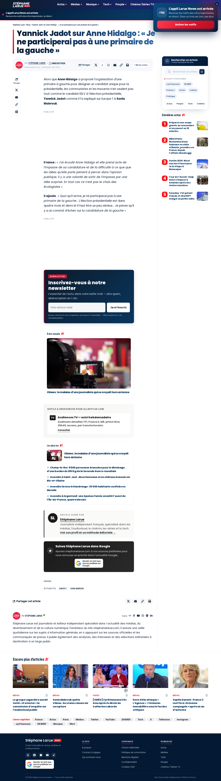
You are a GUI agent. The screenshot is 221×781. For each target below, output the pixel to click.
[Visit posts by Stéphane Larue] (19, 65)
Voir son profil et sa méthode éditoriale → (88, 532)
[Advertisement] (89, 135)
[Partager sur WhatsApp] (108, 65)
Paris (66, 719)
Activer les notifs (185, 24)
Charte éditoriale (130, 747)
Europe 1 (63, 589)
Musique (58, 724)
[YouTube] (138, 616)
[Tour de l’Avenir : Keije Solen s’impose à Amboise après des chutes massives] (202, 180)
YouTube (110, 719)
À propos (86, 747)
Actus (182, 90)
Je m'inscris (118, 307)
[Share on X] (95, 65)
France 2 (170, 90)
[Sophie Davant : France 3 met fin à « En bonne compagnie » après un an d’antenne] (190, 678)
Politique (170, 96)
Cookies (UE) (128, 766)
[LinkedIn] (151, 616)
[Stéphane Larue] (21, 4)
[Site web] (130, 616)
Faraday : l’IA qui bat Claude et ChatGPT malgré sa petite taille (181, 196)
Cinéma (200, 103)
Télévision (164, 719)
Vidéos (96, 695)
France (39, 719)
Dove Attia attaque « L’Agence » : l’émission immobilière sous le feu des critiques (150, 705)
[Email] (114, 65)
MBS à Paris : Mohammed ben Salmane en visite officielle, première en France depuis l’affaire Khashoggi (181, 145)
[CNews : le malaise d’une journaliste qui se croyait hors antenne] (89, 363)
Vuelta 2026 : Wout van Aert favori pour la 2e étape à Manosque (180, 165)
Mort (72, 724)
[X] (28, 755)
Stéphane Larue (37, 63)
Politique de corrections (133, 752)
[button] (121, 65)
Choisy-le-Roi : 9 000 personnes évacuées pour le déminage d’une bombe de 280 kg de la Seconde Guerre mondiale (86, 469)
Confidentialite (55, 318)
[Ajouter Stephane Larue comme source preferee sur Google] (89, 563)
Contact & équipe (91, 752)
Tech (190, 103)
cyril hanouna (173, 84)
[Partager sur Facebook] (102, 65)
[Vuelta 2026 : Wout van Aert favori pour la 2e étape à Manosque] (202, 163)
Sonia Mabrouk (77, 589)
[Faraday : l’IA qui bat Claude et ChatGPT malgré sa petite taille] (202, 196)
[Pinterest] (147, 616)
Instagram (182, 719)
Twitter (94, 719)
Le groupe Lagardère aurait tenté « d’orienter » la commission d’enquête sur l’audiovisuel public (30, 705)
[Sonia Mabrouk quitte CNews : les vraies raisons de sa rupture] (70, 678)
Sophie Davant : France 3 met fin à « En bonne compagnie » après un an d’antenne (188, 705)
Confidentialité (129, 762)
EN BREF (187, 84)
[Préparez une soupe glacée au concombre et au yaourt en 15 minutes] (202, 125)
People (179, 103)
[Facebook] (134, 616)
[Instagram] (142, 616)
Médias (16, 695)
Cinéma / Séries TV (170, 766)
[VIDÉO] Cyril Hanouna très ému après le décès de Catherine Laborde (110, 703)
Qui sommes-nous (91, 757)
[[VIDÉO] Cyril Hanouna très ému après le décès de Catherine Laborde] (110, 678)
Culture (193, 90)
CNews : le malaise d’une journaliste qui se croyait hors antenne (88, 392)
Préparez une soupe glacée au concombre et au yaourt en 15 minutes (181, 127)
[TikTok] (53, 755)
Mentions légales (130, 757)
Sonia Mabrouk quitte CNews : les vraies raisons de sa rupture (70, 703)
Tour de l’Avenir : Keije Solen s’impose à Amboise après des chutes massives (181, 181)
